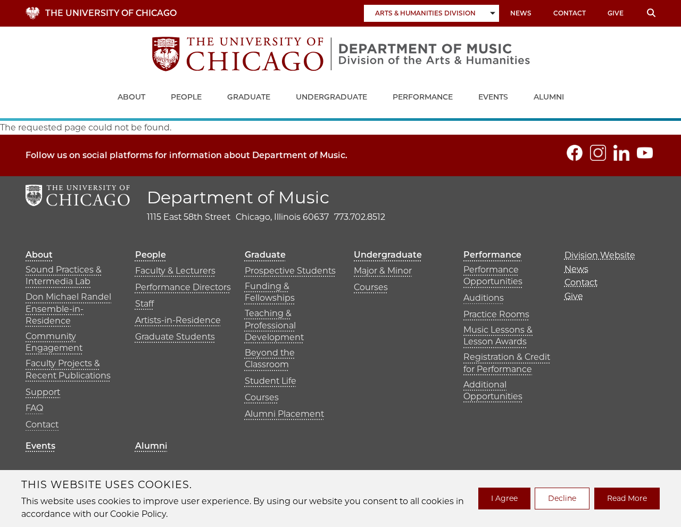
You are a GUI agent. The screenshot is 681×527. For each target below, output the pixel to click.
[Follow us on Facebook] (575, 153)
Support (43, 392)
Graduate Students (175, 337)
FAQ (34, 408)
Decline (562, 498)
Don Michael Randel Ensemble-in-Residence (68, 309)
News (520, 13)
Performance (423, 97)
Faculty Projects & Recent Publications (68, 369)
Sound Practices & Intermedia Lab (64, 275)
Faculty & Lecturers (175, 271)
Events (493, 97)
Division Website (599, 255)
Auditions (483, 298)
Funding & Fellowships (270, 292)
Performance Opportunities (492, 275)
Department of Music (238, 197)
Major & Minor (383, 271)
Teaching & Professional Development (274, 325)
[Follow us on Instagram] (598, 153)
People (186, 97)
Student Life (270, 381)
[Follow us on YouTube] (645, 153)
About (131, 97)
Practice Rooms (496, 314)
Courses (262, 397)
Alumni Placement (284, 414)
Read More (627, 498)
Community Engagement (54, 342)
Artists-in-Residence (178, 320)
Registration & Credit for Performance (506, 363)
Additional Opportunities (492, 390)
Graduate (248, 97)
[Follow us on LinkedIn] (621, 153)
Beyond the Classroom (270, 358)
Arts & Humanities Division (425, 13)
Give (616, 13)
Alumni (549, 97)
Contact (569, 13)
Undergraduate (331, 97)
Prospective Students (290, 271)
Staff (144, 304)
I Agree (504, 498)
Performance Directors (183, 287)
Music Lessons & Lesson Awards (498, 336)
